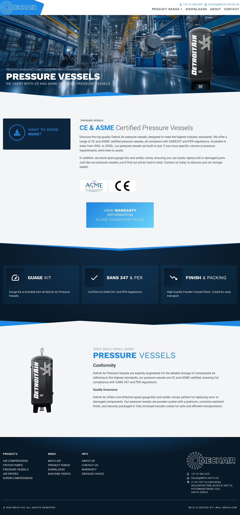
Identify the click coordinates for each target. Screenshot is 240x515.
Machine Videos (59, 473)
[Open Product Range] (181, 9)
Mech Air (54, 460)
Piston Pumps (13, 465)
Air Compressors (15, 460)
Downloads (56, 469)
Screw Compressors (18, 478)
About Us (88, 460)
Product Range (59, 465)
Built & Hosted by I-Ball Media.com (213, 507)
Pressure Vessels (92, 120)
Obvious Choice (93, 473)
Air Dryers (10, 473)
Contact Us (90, 465)
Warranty (89, 469)
